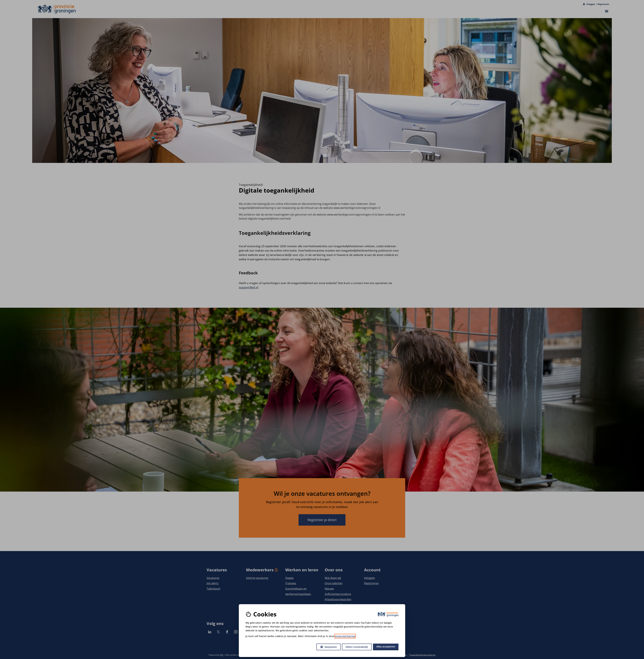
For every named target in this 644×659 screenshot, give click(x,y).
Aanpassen (328, 646)
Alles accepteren (385, 646)
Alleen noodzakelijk (357, 646)
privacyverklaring (345, 636)
